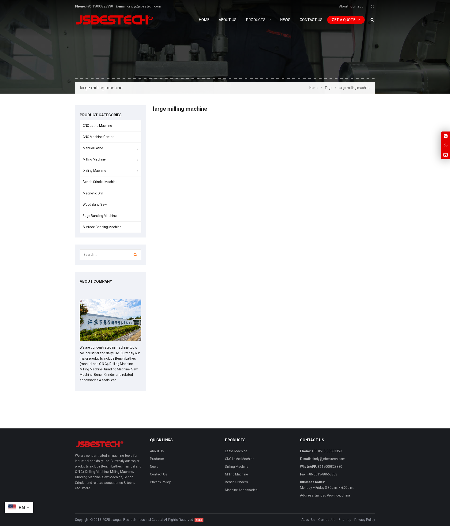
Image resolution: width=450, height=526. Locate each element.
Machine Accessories (241, 490)
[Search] (135, 254)
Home (204, 20)
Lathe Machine (236, 451)
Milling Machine (94, 159)
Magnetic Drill (93, 193)
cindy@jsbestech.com (144, 6)
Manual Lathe (93, 148)
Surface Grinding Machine (102, 227)
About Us (157, 451)
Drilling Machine (94, 170)
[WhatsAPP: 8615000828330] (445, 145)
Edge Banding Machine (100, 216)
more (86, 488)
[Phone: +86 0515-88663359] (445, 136)
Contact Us (158, 474)
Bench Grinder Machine (100, 182)
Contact (356, 6)
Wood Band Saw (95, 204)
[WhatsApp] (372, 6)
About (343, 6)
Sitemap (344, 520)
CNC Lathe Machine (97, 126)
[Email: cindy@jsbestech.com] (445, 154)
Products (157, 459)
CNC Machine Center (98, 137)
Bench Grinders (236, 482)
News (154, 466)
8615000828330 (329, 466)
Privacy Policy (160, 482)
